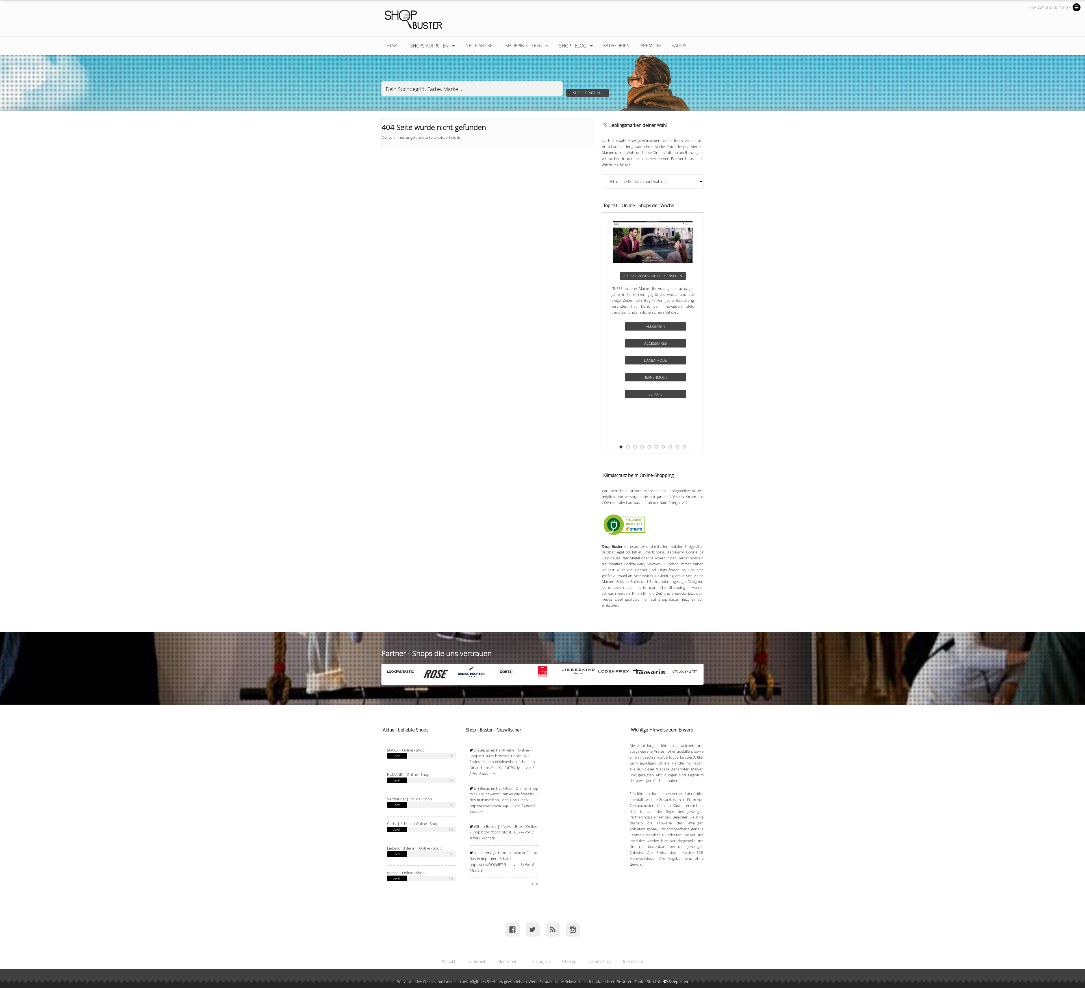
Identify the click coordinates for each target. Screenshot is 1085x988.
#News (505, 826)
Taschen (655, 400)
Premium (651, 45)
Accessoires (655, 349)
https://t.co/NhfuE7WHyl (500, 767)
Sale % (679, 45)
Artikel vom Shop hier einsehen (652, 275)
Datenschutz (600, 961)
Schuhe (655, 383)
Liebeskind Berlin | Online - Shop (414, 848)
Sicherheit (476, 961)
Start (393, 45)
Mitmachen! (508, 961)
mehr (534, 883)
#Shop (479, 826)
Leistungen (540, 961)
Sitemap (569, 961)
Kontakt (448, 961)
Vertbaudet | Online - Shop (409, 799)
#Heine (508, 750)
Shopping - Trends (526, 45)
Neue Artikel (480, 45)
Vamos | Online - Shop (406, 872)
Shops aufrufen (427, 45)
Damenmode (655, 366)
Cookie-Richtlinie (648, 981)
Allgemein (655, 332)
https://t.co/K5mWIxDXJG (489, 805)
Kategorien (616, 45)
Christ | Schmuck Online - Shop (413, 823)
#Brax (507, 788)
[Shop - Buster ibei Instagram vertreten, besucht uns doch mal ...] (573, 929)
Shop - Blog (570, 45)
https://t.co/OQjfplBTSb (488, 864)
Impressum (633, 961)
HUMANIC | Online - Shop (408, 774)
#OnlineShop (506, 761)
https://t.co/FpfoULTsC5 (500, 832)
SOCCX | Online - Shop (406, 750)
